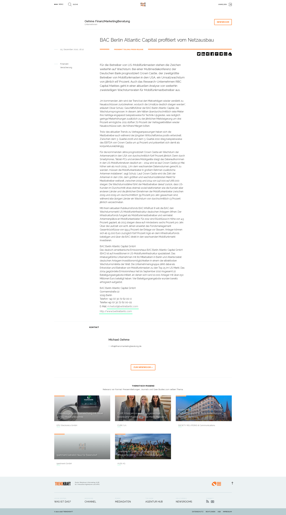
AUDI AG (121, 463)
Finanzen (64, 64)
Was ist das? (62, 501)
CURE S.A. (122, 425)
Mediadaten (123, 501)
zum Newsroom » (143, 367)
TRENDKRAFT (68, 511)
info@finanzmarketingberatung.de (126, 346)
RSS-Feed (207, 501)
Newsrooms (184, 501)
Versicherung (66, 67)
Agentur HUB (154, 501)
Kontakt (212, 501)
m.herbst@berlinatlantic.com (122, 306)
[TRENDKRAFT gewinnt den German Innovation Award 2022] (216, 484)
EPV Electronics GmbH (67, 425)
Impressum (227, 511)
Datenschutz (197, 511)
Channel (90, 501)
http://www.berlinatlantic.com (116, 311)
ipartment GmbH (64, 463)
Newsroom (223, 22)
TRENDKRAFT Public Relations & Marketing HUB (143, 4)
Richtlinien (210, 511)
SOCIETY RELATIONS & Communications (196, 425)
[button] (198, 54)
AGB (219, 511)
